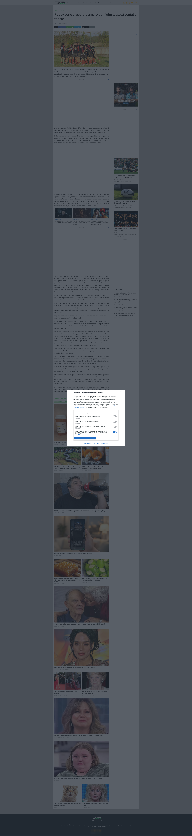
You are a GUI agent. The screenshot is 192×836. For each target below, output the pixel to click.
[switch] (115, 416)
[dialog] (96, 418)
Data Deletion (87, 443)
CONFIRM (85, 438)
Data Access (96, 443)
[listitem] (96, 413)
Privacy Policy (104, 443)
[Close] (122, 392)
